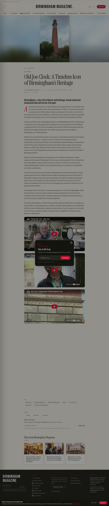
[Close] (71, 242)
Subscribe (65, 258)
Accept (103, 503)
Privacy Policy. (76, 503)
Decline (94, 503)
